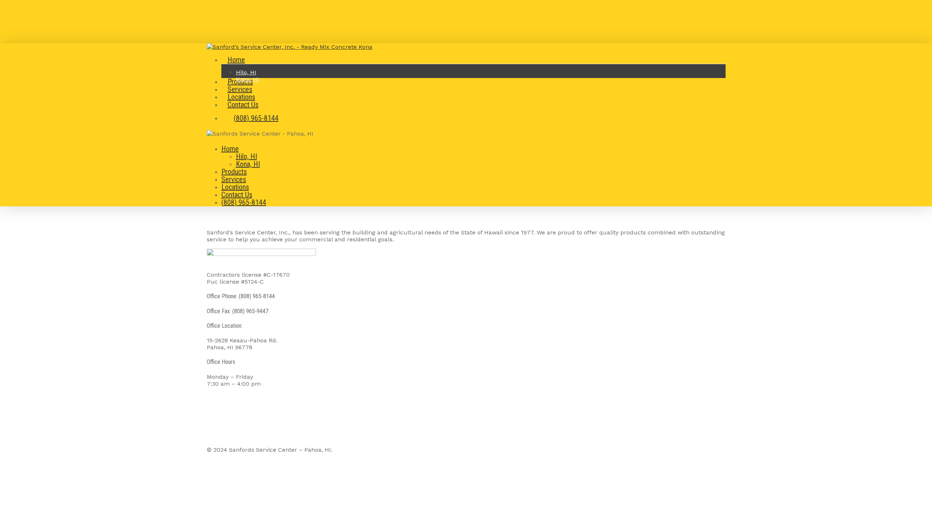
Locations (235, 187)
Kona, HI (248, 164)
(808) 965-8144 (243, 202)
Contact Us (236, 194)
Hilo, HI (246, 156)
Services (233, 179)
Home (230, 148)
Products (234, 171)
